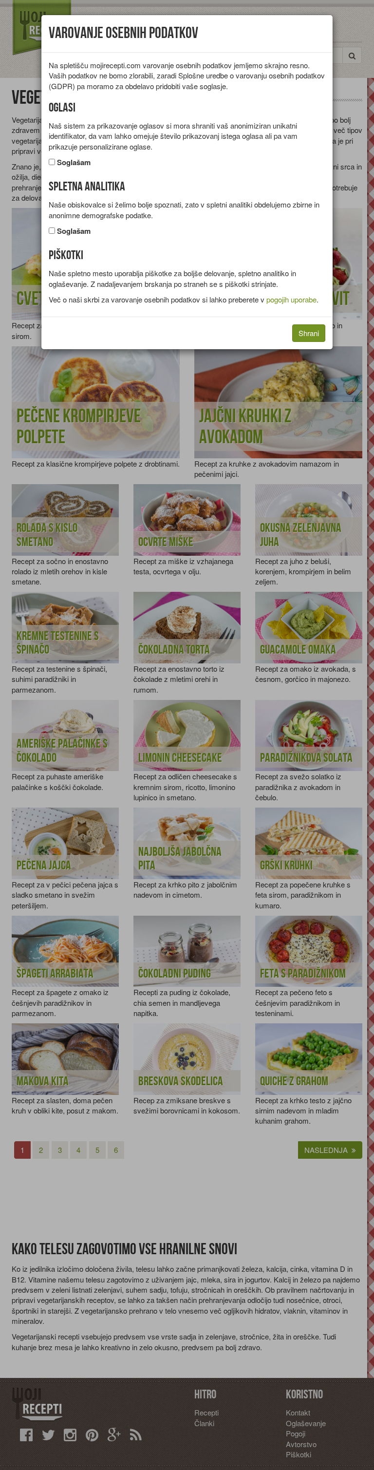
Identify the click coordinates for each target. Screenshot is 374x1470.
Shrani (309, 333)
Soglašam (74, 162)
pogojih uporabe (291, 299)
